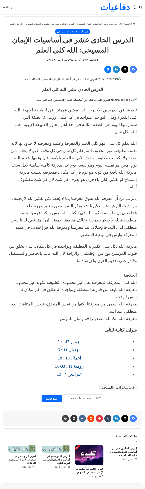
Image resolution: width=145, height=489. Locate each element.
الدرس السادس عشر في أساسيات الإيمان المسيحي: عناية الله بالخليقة (123, 452)
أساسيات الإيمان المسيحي (117, 387)
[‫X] (124, 69)
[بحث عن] (140, 8)
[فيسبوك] (133, 69)
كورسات (113, 23)
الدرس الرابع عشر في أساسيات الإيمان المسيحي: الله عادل (22, 459)
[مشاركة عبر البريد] (73, 418)
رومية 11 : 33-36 (69, 366)
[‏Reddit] (90, 418)
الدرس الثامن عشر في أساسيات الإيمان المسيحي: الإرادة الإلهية (56, 459)
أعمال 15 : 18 (69, 358)
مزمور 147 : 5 (69, 341)
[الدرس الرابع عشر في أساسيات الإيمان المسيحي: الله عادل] (22, 449)
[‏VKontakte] (82, 418)
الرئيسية (128, 23)
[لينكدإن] (116, 69)
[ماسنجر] (107, 69)
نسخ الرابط (51, 398)
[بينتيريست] (99, 418)
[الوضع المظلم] (134, 8)
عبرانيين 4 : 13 (69, 374)
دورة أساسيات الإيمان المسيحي (91, 23)
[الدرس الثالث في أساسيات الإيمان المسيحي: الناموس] (89, 455)
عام (120, 23)
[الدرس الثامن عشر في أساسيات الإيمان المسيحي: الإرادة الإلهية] (56, 449)
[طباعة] (65, 418)
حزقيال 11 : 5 (69, 350)
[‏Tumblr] (107, 418)
